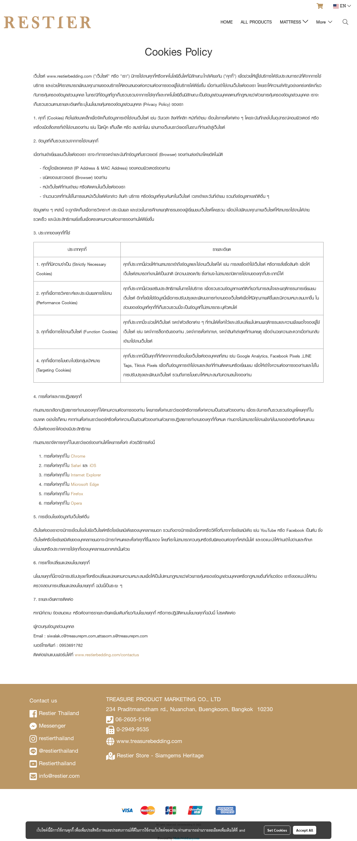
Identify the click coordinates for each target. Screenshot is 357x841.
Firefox (77, 494)
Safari (76, 465)
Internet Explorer (86, 475)
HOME (227, 22)
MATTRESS (291, 22)
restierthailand (56, 738)
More (321, 22)
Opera (76, 503)
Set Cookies (277, 830)
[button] (345, 22)
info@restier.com (59, 776)
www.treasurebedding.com (149, 741)
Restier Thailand (59, 713)
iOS (93, 465)
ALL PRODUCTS (256, 22)
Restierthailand (57, 763)
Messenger (52, 726)
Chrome (78, 456)
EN (343, 6)
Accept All (304, 830)
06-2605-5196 (133, 719)
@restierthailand (58, 751)
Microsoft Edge (85, 484)
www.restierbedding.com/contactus (107, 655)
